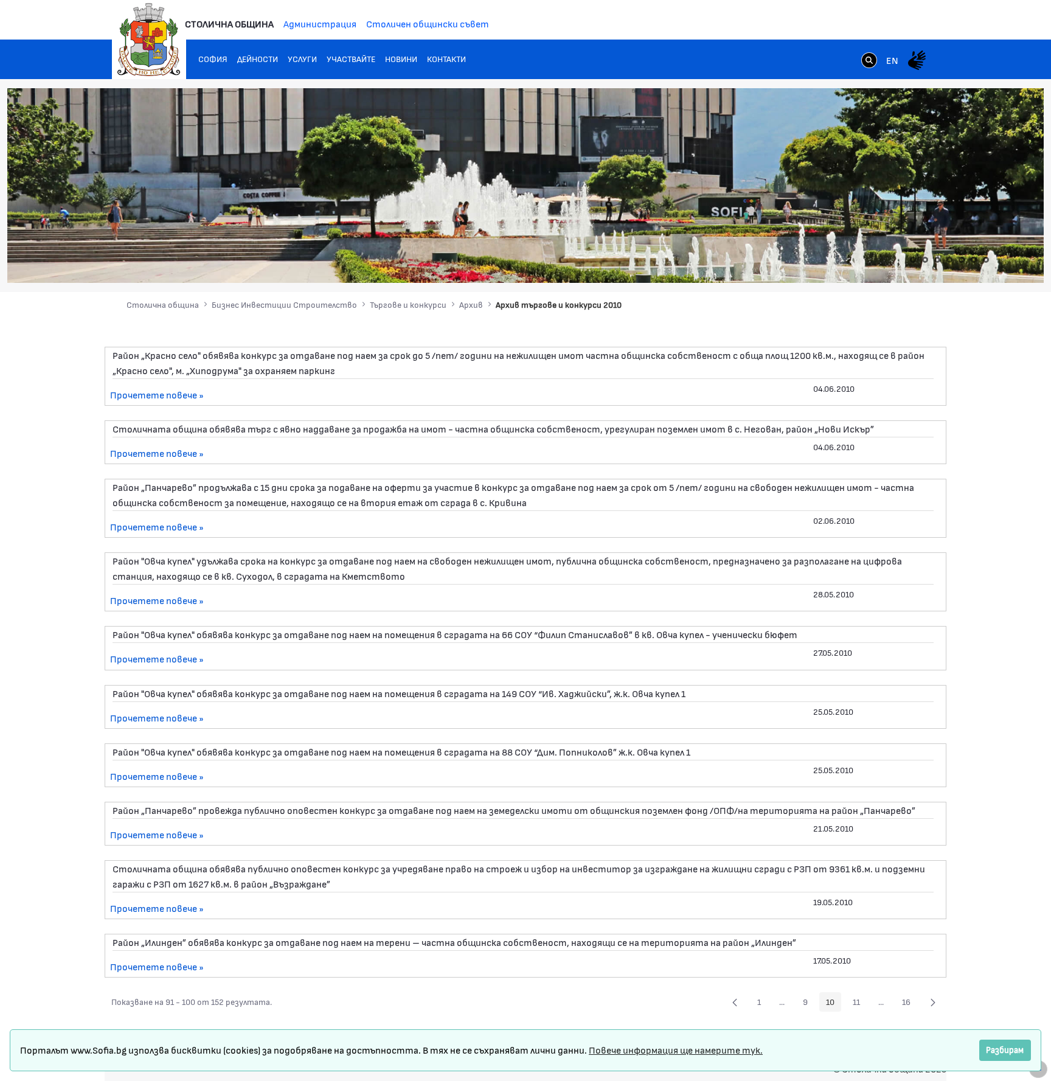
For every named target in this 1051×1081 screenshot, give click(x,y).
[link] (869, 61)
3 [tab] (937, 260)
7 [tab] (986, 260)
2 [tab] (925, 260)
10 (833, 1003)
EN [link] (892, 60)
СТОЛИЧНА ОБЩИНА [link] (229, 23)
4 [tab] (949, 260)
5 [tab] (962, 260)
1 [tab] (913, 260)
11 (860, 1003)
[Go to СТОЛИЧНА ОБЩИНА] (149, 39)
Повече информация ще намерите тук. (676, 1049)
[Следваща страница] (933, 1002)
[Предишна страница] (735, 1002)
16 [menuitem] (909, 1003)
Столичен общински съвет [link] (427, 23)
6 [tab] (974, 260)
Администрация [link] (319, 23)
